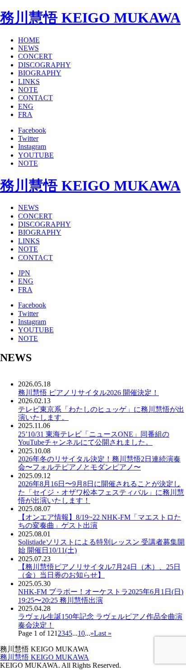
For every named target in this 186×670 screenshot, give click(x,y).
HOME (29, 40)
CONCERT (35, 56)
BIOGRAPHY (39, 73)
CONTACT (35, 98)
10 (81, 633)
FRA (25, 114)
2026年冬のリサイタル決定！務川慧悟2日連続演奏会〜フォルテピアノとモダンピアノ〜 (99, 463)
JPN (24, 273)
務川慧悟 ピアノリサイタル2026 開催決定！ (88, 392)
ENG (25, 106)
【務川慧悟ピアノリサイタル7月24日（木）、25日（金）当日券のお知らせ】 (99, 571)
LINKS (29, 81)
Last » (103, 633)
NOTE (28, 89)
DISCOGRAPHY (44, 65)
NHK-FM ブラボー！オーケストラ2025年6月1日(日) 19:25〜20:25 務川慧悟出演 (100, 596)
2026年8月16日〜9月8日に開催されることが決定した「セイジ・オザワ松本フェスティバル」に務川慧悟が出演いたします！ (101, 492)
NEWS (28, 48)
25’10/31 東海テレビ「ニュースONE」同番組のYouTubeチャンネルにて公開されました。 (93, 438)
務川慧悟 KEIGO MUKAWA (90, 17)
